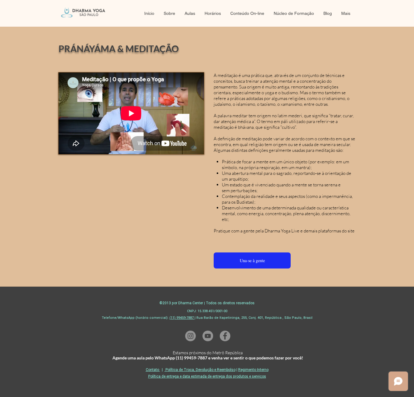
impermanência (337, 196)
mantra (302, 167)
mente (301, 185)
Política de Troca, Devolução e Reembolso (200, 370)
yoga (269, 92)
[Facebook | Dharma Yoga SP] (225, 336)
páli (284, 121)
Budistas (244, 202)
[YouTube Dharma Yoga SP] (207, 336)
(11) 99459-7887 (182, 318)
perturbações (243, 190)
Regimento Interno (253, 370)
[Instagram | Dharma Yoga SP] (190, 336)
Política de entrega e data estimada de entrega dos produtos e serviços (207, 376)
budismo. (290, 92)
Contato (152, 370)
